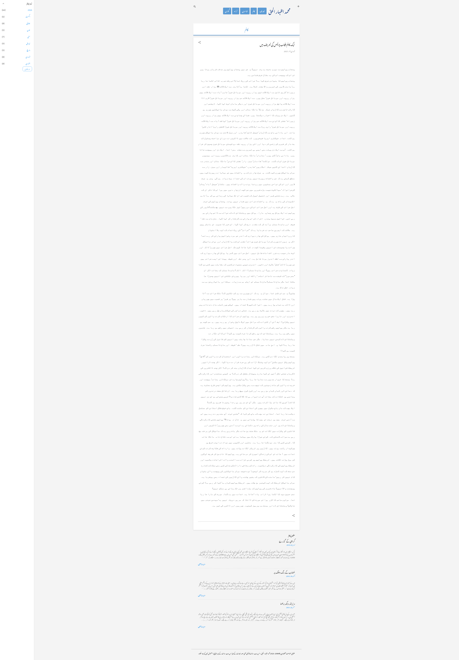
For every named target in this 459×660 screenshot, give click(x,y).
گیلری (227, 11)
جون (28, 29)
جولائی (28, 23)
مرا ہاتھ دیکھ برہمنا (287, 603)
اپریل (28, 43)
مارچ (28, 49)
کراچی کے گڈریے (287, 541)
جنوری (28, 63)
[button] (199, 42)
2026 (30, 9)
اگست (28, 16)
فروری (28, 56)
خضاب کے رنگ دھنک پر (284, 572)
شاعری (245, 11)
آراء (235, 11)
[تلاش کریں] (194, 6)
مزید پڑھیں (201, 563)
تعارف (262, 11)
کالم (253, 11)
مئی (28, 36)
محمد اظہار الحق (279, 11)
